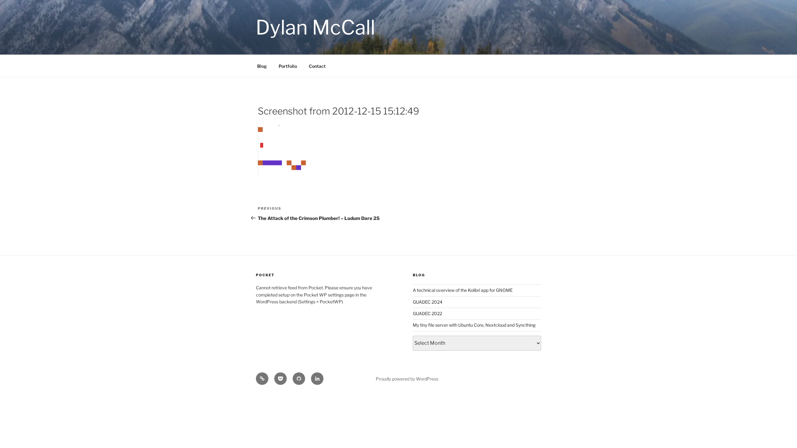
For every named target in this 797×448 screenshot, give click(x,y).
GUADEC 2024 (427, 302)
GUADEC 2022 (427, 313)
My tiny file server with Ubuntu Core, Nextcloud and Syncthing (474, 325)
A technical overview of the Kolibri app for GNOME (463, 290)
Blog (262, 66)
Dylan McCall (315, 27)
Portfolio (288, 66)
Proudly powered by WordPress (407, 378)
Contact (317, 66)
